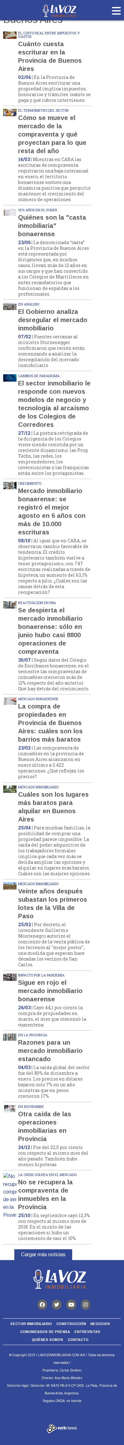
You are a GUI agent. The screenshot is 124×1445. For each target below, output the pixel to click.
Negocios (100, 1324)
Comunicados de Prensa (45, 1332)
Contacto (78, 1340)
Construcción (71, 1324)
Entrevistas (87, 1332)
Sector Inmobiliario (31, 1324)
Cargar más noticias (43, 1254)
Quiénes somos (47, 1340)
